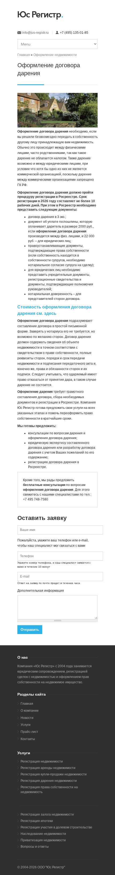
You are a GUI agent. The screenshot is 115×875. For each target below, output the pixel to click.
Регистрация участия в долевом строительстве (56, 827)
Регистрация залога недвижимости (47, 814)
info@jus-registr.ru (35, 33)
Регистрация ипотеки (37, 821)
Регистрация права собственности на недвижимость (49, 789)
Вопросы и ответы (35, 846)
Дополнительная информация (40, 591)
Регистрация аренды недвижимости (48, 768)
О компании (30, 710)
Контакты (28, 739)
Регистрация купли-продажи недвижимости (54, 774)
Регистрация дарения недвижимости (49, 781)
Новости (27, 718)
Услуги (25, 725)
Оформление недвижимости (55, 55)
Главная (23, 55)
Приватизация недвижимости (43, 840)
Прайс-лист (29, 732)
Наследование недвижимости (43, 834)
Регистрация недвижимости (42, 761)
